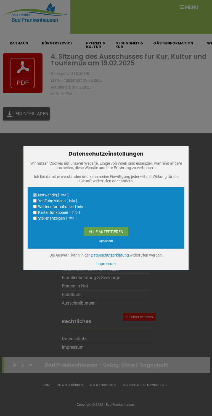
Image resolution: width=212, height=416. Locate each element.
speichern (106, 241)
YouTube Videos (51, 201)
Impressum (106, 264)
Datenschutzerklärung (110, 255)
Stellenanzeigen (51, 218)
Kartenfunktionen (53, 212)
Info (63, 195)
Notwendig (47, 195)
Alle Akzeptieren (106, 232)
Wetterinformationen (56, 206)
